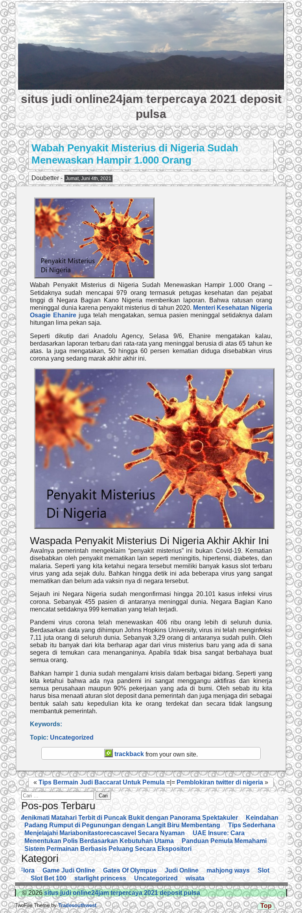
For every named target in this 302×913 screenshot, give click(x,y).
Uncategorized (72, 737)
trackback (128, 754)
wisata (195, 878)
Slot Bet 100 (48, 878)
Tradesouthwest (76, 905)
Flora (27, 870)
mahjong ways (228, 870)
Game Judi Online (68, 870)
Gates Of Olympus (130, 870)
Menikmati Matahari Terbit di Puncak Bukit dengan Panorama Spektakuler (128, 817)
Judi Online (182, 870)
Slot (263, 870)
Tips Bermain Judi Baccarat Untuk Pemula (102, 782)
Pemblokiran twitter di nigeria (220, 782)
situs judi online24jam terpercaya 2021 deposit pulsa (121, 892)
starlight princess (100, 878)
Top (266, 905)
